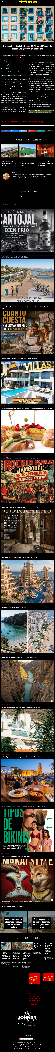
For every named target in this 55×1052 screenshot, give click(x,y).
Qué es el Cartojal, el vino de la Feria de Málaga (15, 257)
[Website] (12, 180)
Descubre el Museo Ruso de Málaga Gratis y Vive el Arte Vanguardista (45, 163)
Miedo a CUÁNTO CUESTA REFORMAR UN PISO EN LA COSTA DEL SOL (19, 358)
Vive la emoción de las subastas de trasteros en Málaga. (27, 163)
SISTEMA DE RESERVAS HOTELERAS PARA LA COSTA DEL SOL (9, 163)
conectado (15, 196)
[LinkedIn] (29, 1035)
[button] (52, 204)
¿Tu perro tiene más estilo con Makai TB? (13, 906)
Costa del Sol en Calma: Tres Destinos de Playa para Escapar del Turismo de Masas (49, 948)
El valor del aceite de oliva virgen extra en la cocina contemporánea (20, 458)
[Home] (31, 1035)
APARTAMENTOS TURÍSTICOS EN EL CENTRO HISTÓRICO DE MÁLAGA (19, 558)
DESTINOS (33, 50)
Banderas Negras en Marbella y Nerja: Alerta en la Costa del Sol (19, 657)
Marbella (15, 55)
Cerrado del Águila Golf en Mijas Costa (37, 945)
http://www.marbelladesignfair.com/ (11, 75)
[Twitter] (24, 1035)
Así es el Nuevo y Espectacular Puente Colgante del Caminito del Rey (21, 707)
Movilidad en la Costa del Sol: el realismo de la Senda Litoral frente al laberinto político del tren (27, 307)
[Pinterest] (26, 1035)
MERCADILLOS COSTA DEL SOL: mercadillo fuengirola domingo (22, 122)
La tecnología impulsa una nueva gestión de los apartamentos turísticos (22, 757)
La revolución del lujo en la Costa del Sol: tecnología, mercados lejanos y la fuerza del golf (27, 408)
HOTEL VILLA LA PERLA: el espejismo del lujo (14, 607)
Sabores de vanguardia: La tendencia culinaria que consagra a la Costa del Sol (23, 807)
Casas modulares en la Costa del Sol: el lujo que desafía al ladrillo (27, 956)
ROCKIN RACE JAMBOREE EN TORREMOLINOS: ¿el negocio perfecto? (20, 508)
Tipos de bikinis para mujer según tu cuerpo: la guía (16, 856)
